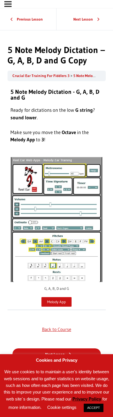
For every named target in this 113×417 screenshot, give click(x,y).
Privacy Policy (86, 398)
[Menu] (8, 4)
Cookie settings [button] (61, 407)
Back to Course (56, 329)
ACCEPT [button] (93, 407)
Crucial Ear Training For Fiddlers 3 (41, 76)
